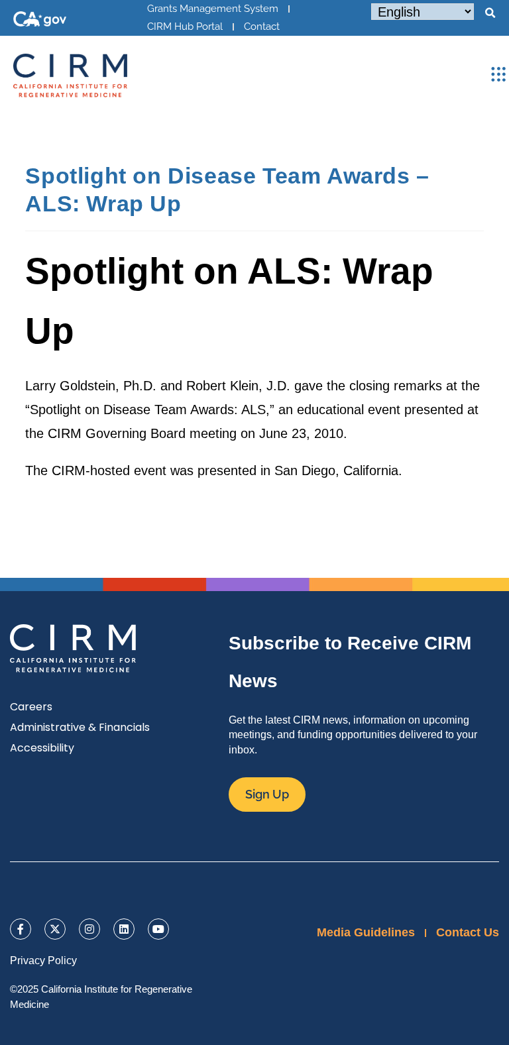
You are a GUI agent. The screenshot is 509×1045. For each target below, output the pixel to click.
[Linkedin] (124, 929)
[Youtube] (158, 929)
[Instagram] (89, 929)
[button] (490, 13)
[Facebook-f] (20, 929)
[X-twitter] (55, 929)
